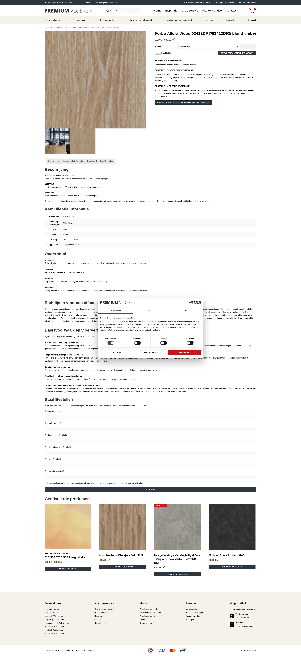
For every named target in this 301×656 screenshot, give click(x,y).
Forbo (66, 179)
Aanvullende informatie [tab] (73, 161)
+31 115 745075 (85, 3)
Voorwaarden (89, 361)
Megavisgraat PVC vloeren (56, 330)
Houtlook (209, 20)
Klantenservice (212, 10)
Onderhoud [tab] (92, 161)
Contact (231, 10)
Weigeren (117, 352)
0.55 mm (72, 27)
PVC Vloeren (56, 27)
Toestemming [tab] (115, 310)
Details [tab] (150, 310)
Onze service (189, 10)
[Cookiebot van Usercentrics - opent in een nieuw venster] (190, 302)
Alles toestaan (184, 352)
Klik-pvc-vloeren (80, 20)
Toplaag (65, 27)
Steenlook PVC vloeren (54, 344)
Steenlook (252, 20)
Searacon (252, 361)
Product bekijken (68, 279)
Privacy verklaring (73, 361)
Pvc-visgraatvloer (108, 20)
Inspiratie (171, 10)
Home (157, 10)
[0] (253, 11)
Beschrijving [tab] (53, 161)
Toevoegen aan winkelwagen (237, 53)
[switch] (137, 343)
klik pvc (53, 179)
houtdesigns (99, 201)
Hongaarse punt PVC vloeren (57, 333)
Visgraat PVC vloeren (54, 326)
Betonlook (230, 20)
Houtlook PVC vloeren (54, 340)
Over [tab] (186, 310)
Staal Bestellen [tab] (106, 161)
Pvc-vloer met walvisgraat (140, 20)
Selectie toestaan (151, 352)
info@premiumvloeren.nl (108, 3)
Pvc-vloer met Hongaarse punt (178, 20)
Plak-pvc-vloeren (52, 20)
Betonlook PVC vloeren (54, 337)
